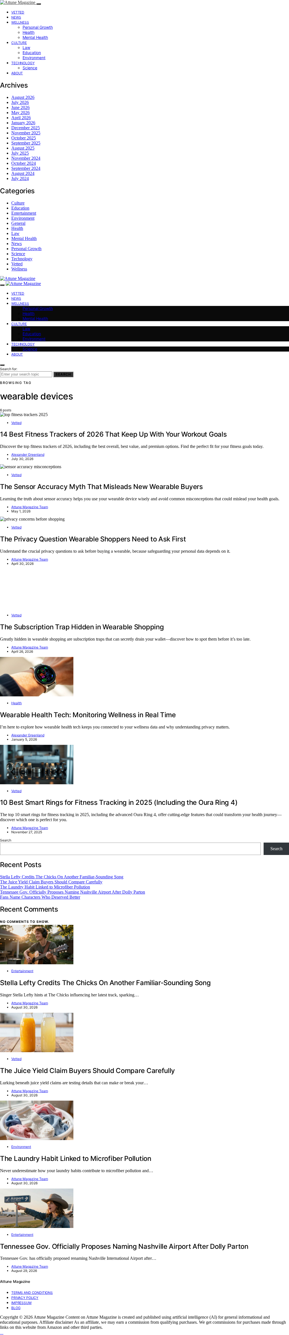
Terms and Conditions (32, 1292)
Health (28, 32)
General (18, 223)
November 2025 (25, 132)
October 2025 (23, 138)
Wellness (20, 22)
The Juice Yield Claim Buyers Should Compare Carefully (51, 881)
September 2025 (25, 143)
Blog (15, 1308)
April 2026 (21, 117)
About (17, 73)
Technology (23, 63)
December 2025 (25, 127)
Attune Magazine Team (29, 507)
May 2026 (20, 112)
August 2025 (22, 148)
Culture (19, 43)
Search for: (8, 369)
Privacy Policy (24, 1298)
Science (30, 67)
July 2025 (20, 153)
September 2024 (25, 168)
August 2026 (22, 97)
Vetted (17, 12)
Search (63, 374)
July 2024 (20, 178)
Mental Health (35, 37)
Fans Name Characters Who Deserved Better (40, 897)
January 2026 (23, 122)
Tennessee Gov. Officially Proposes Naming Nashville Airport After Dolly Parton (72, 892)
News (16, 17)
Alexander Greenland (27, 454)
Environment (34, 57)
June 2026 (20, 107)
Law (26, 47)
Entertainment (23, 213)
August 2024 (22, 173)
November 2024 (25, 158)
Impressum (21, 1303)
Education (32, 52)
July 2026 (20, 102)
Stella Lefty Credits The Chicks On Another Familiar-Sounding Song (61, 876)
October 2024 (23, 163)
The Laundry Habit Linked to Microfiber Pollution (45, 887)
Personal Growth (38, 27)
